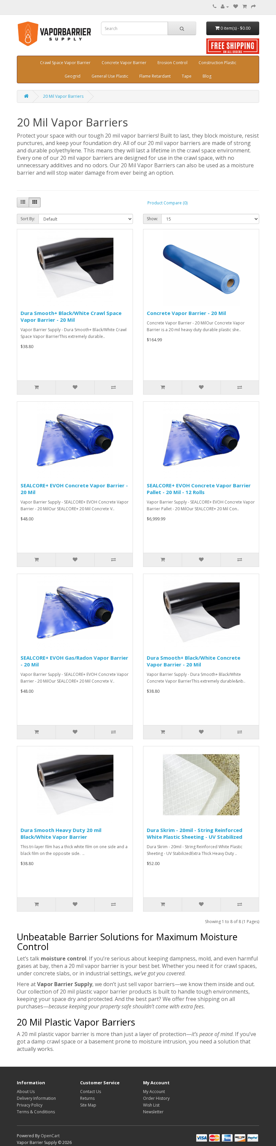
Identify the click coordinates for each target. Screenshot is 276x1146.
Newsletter (153, 1112)
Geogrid (72, 76)
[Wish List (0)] (235, 6)
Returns (87, 1098)
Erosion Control (172, 62)
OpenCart (50, 1136)
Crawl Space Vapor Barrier (65, 62)
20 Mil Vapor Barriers (63, 96)
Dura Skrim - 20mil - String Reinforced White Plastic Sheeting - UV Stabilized (194, 833)
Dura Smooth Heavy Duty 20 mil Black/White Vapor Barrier (61, 833)
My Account (154, 1091)
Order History (156, 1098)
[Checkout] (253, 6)
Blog (207, 76)
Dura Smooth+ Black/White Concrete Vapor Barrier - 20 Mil (193, 661)
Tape (187, 76)
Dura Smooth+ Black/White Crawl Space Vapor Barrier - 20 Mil (71, 316)
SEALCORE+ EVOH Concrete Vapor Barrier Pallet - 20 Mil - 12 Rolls (199, 488)
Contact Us (90, 1091)
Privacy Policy (29, 1105)
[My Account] (225, 6)
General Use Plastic (110, 76)
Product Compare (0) (167, 203)
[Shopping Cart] (244, 6)
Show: (152, 219)
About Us (26, 1091)
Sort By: (28, 219)
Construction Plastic (217, 62)
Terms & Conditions (36, 1112)
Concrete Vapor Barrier (124, 62)
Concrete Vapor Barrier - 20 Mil (186, 313)
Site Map (88, 1105)
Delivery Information (36, 1098)
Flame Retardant (155, 76)
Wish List (151, 1105)
